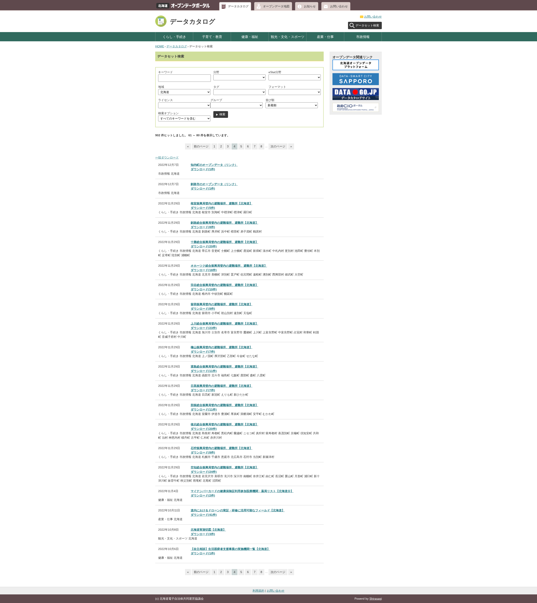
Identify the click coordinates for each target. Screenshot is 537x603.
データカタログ (238, 6)
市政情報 (363, 37)
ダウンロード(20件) (204, 246)
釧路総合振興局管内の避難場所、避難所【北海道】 (224, 222)
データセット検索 (367, 25)
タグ (216, 86)
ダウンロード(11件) (204, 371)
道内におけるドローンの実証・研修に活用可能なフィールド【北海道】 (238, 510)
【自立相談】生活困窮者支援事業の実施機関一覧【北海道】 (230, 549)
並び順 (270, 100)
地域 (161, 86)
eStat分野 (274, 72)
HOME (159, 46)
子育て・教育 (212, 37)
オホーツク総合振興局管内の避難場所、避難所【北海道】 (229, 265)
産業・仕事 (325, 37)
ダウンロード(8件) (203, 227)
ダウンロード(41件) (204, 514)
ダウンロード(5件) (203, 207)
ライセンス (165, 100)
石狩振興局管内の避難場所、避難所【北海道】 (221, 448)
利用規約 (258, 590)
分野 (216, 72)
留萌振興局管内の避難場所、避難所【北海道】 (221, 304)
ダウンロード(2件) (203, 495)
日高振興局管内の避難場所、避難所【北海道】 (221, 385)
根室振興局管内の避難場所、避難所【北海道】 (221, 203)
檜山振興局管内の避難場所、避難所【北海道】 (221, 347)
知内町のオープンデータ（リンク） (214, 164)
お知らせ (310, 6)
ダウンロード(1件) (203, 169)
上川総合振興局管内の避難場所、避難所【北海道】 (224, 323)
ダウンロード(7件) (203, 351)
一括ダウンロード (167, 157)
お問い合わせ (339, 6)
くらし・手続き (174, 37)
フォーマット (277, 86)
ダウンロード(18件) (204, 270)
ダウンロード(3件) (203, 534)
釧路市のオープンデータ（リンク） (214, 184)
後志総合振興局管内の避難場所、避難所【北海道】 (224, 424)
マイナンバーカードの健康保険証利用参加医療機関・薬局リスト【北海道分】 (242, 491)
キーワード (165, 72)
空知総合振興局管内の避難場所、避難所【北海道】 (224, 467)
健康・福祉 (249, 37)
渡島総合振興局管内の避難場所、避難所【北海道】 (224, 366)
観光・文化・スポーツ (287, 37)
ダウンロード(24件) (204, 471)
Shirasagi (375, 598)
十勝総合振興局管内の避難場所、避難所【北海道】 (224, 242)
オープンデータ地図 (276, 6)
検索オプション (168, 113)
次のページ (278, 146)
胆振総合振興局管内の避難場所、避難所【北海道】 (224, 405)
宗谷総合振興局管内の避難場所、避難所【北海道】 (224, 285)
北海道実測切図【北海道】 (208, 529)
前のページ (201, 146)
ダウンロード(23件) (204, 328)
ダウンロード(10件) (204, 289)
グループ (216, 100)
